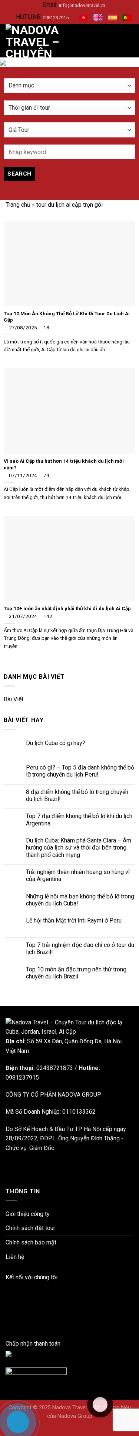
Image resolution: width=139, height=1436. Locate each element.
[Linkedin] (8, 1296)
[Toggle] (133, 699)
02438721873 (54, 1067)
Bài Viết (13, 699)
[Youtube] (8, 1315)
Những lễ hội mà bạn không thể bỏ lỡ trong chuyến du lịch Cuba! (80, 900)
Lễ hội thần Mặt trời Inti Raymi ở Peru (74, 920)
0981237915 (56, 17)
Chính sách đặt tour (30, 1227)
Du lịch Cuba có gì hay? (55, 743)
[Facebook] (8, 1286)
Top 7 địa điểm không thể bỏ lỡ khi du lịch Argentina (79, 819)
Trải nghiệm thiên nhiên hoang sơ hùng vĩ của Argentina (78, 875)
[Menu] (129, 41)
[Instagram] (8, 1305)
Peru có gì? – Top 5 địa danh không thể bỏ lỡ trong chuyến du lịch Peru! (80, 771)
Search (19, 173)
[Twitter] (8, 1324)
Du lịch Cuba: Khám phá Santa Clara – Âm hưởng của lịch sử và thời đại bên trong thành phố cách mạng (78, 847)
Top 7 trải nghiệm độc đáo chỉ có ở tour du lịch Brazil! (80, 948)
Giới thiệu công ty (28, 1213)
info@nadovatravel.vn (82, 5)
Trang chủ (18, 204)
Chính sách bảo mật (31, 1242)
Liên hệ (15, 1256)
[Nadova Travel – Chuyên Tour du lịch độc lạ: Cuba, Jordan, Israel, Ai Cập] (69, 1026)
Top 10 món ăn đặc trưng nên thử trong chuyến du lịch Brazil (76, 973)
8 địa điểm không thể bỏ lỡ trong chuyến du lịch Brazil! (77, 795)
